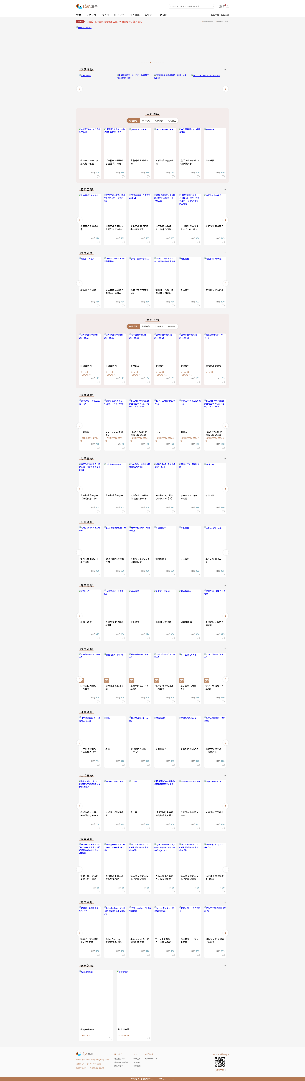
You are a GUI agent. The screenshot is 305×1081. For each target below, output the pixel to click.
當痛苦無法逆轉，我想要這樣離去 (114, 291)
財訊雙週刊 (86, 366)
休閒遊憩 (159, 326)
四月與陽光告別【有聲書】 (88, 687)
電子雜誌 (119, 15)
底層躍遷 (210, 160)
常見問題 (137, 1062)
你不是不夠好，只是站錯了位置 (89, 162)
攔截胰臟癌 (186, 622)
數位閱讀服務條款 (121, 1062)
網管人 (183, 431)
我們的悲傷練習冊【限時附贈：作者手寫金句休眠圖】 (89, 498)
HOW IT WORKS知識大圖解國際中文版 (139, 435)
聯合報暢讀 (123, 1029)
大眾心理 (146, 120)
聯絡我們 (137, 1066)
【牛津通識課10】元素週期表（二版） (89, 752)
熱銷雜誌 (133, 326)
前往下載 (220, 1070)
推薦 (78, 15)
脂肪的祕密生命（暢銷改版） (213, 750)
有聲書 (148, 15)
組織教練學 (161, 558)
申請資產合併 (209, 21)
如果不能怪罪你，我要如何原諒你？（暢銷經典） (114, 229)
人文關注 (172, 120)
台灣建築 (84, 431)
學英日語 (146, 326)
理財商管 (133, 120)
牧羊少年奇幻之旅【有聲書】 (164, 687)
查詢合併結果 (223, 21)
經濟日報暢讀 (87, 1029)
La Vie (158, 431)
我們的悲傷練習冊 (215, 226)
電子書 (105, 15)
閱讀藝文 (172, 326)
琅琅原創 (225, 14)
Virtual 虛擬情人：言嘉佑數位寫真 (164, 942)
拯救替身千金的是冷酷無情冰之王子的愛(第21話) (114, 878)
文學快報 (159, 120)
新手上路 (137, 1058)
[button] (79, 89)
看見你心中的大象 (215, 289)
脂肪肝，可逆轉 (88, 289)
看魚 (107, 748)
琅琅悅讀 (215, 14)
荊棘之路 (210, 495)
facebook (152, 1058)
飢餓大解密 (86, 622)
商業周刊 (160, 366)
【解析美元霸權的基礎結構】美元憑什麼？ (114, 163)
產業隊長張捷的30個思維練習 (189, 162)
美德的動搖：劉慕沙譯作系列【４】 (164, 497)
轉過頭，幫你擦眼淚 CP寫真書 (89, 940)
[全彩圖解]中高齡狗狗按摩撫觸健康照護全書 (164, 815)
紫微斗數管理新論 (215, 812)
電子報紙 (134, 15)
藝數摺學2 (160, 748)
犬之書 (133, 812)
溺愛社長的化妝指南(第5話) (215, 877)
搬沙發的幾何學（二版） (138, 750)
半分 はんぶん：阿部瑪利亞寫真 (139, 940)
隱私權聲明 (118, 1066)
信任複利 (185, 289)
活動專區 (162, 15)
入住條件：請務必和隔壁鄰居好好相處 (139, 498)
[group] (152, 45)
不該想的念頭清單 (189, 748)
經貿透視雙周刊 (213, 366)
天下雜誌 (135, 366)
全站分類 (91, 15)
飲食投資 (135, 622)
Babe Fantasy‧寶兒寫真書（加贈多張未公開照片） (114, 942)
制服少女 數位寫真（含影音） (215, 940)
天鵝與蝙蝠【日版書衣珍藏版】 (139, 228)
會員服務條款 (119, 1058)
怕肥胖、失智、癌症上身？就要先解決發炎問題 (164, 292)
